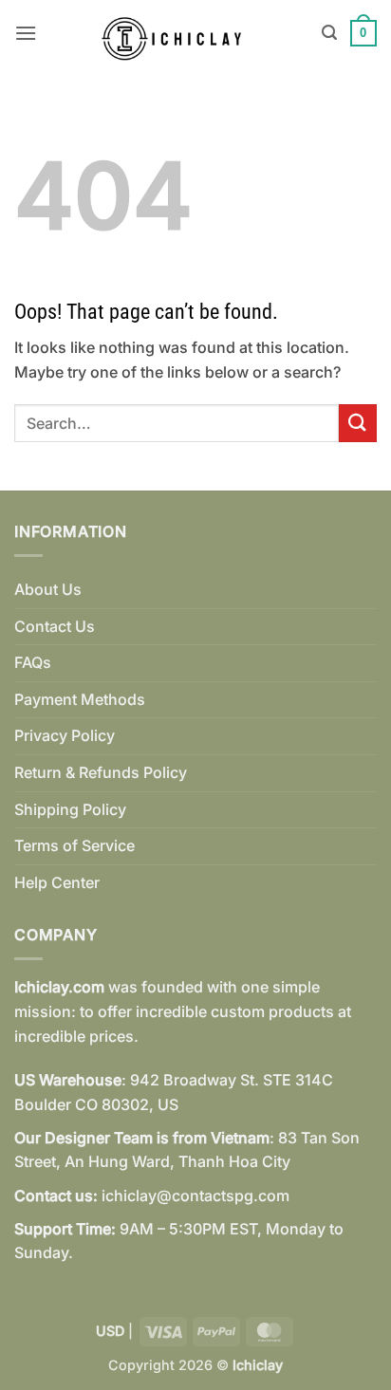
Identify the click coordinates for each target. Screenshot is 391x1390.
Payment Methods (79, 699)
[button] (25, 32)
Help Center (57, 882)
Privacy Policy (64, 735)
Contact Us (54, 626)
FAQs (32, 662)
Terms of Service (74, 845)
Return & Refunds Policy (100, 772)
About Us (48, 589)
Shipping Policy (70, 809)
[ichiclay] (179, 33)
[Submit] (358, 422)
